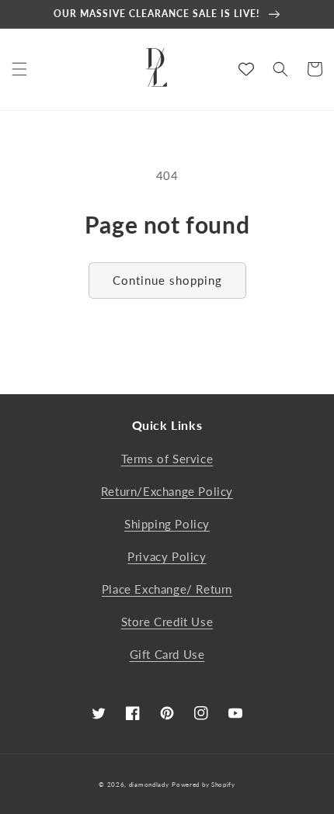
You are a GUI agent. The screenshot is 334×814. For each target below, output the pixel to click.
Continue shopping (167, 280)
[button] (19, 69)
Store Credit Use (167, 622)
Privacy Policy (166, 556)
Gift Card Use (167, 654)
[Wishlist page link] (246, 69)
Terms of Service (167, 459)
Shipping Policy (167, 524)
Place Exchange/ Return (167, 589)
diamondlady (149, 784)
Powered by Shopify (203, 784)
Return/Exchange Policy (167, 491)
